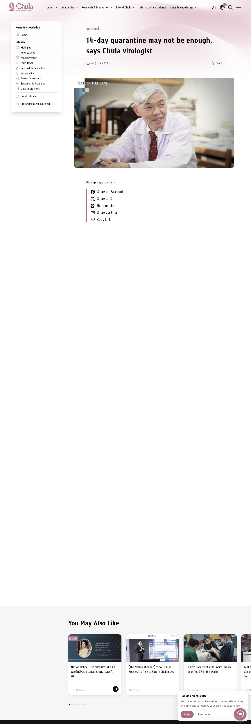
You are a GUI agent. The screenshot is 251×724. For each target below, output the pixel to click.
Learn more (204, 714)
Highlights (26, 47)
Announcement (29, 58)
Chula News (27, 63)
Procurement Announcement (36, 103)
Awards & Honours (31, 78)
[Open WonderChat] (240, 714)
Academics (68, 7)
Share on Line (105, 206)
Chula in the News (30, 88)
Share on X (104, 199)
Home (24, 35)
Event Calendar (29, 96)
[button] (69, 704)
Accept (187, 714)
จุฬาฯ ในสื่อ (93, 29)
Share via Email (107, 213)
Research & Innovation (95, 7)
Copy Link (104, 220)
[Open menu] (238, 7)
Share (219, 63)
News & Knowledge (181, 7)
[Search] (230, 7)
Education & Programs (33, 83)
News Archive (28, 52)
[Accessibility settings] (214, 7)
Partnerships (27, 73)
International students (152, 7)
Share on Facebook (110, 192)
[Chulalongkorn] (21, 7)
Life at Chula (123, 7)
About (50, 7)
